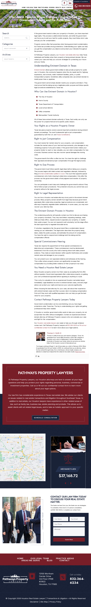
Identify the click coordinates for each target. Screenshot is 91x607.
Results (58, 7)
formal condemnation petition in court (52, 174)
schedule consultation (45, 418)
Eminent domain (39, 70)
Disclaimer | (35, 602)
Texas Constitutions (63, 135)
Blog (63, 7)
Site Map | (44, 602)
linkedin (70, 3)
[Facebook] (36, 356)
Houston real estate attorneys (69, 55)
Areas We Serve (30, 560)
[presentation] (65, 483)
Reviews (52, 7)
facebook (64, 3)
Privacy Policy (55, 602)
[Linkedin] (38, 356)
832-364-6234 (84, 6)
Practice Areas (43, 7)
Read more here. (80, 352)
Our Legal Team (31, 7)
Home (24, 7)
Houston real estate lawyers (46, 323)
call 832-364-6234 (56, 510)
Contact (69, 7)
